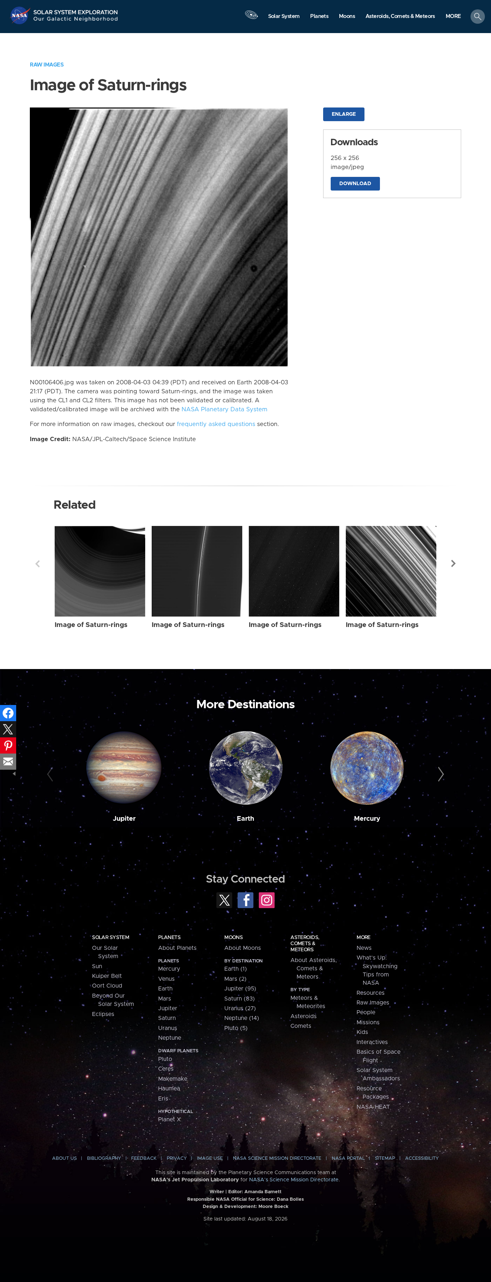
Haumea (169, 1088)
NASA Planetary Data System (224, 409)
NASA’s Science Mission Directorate (294, 1179)
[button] (453, 16)
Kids (362, 1032)
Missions (368, 1022)
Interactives (372, 1042)
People (366, 1012)
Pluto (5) (236, 1028)
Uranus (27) (240, 1008)
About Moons (242, 948)
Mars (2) (235, 979)
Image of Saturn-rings (91, 625)
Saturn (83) (239, 999)
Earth (245, 818)
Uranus (167, 1028)
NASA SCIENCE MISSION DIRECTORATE (277, 1158)
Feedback (143, 1158)
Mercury (367, 818)
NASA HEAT (373, 1107)
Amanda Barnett (262, 1192)
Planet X (169, 1119)
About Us (64, 1158)
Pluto (165, 1059)
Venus (166, 979)
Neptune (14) (241, 1018)
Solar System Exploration (76, 10)
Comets (300, 1026)
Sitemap (385, 1158)
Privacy (177, 1158)
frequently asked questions (216, 424)
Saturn (167, 1018)
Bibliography (104, 1158)
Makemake (172, 1079)
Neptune (169, 1038)
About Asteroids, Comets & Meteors (313, 968)
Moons (233, 937)
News (364, 948)
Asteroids (303, 1016)
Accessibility (422, 1158)
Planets (169, 937)
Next (453, 564)
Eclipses (103, 1014)
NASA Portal (348, 1158)
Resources (371, 993)
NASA (21, 15)
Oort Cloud (107, 986)
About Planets (177, 948)
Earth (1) (235, 969)
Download (355, 183)
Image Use (210, 1158)
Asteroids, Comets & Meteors (304, 943)
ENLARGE (344, 114)
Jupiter (124, 818)
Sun (97, 966)
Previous (37, 564)
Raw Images (47, 65)
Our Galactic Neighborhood (76, 20)
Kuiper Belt (107, 976)
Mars (164, 999)
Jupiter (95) (240, 989)
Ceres (166, 1069)
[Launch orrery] (251, 18)
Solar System (110, 937)
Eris (163, 1099)
